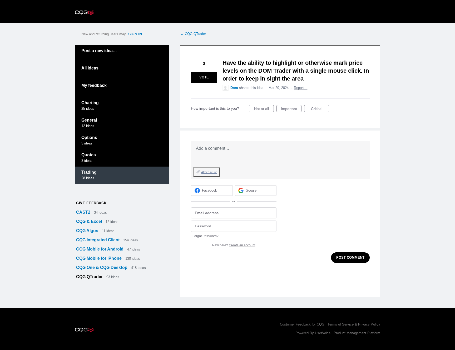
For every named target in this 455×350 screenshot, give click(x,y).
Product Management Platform (357, 333)
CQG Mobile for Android (100, 249)
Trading (89, 172)
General (89, 120)
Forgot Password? (205, 236)
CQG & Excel (89, 221)
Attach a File (209, 172)
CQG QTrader (90, 276)
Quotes (88, 155)
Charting (90, 103)
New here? (233, 245)
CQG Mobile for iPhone (99, 258)
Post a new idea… (99, 50)
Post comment (350, 257)
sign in (135, 34)
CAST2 (83, 212)
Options (89, 137)
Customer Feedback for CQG (302, 324)
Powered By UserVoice (313, 333)
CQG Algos (87, 230)
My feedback (94, 85)
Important (291, 109)
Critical (320, 109)
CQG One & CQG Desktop (102, 267)
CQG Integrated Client (98, 240)
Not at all (264, 109)
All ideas (89, 68)
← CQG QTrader (193, 34)
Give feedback (91, 203)
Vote (204, 77)
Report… (300, 88)
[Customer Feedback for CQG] (84, 11)
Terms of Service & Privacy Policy (354, 324)
